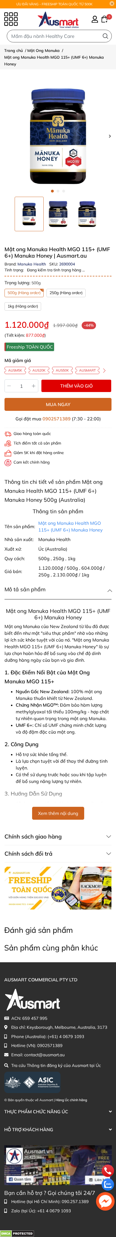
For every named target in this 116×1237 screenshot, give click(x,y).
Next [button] (110, 136)
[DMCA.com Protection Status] (17, 1233)
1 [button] (52, 191)
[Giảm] (9, 385)
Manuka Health (32, 264)
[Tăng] (34, 385)
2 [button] (58, 191)
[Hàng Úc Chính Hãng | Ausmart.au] (58, 19)
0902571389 (57, 419)
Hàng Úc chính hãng (71, 1100)
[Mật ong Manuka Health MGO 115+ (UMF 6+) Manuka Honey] (58, 136)
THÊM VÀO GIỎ (76, 386)
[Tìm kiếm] (105, 36)
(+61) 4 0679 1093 (66, 1036)
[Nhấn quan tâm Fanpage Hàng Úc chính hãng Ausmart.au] (58, 1164)
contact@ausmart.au (44, 1054)
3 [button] (63, 191)
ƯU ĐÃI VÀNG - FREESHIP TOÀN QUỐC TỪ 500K (54, 4)
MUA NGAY (58, 404)
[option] (29, 214)
